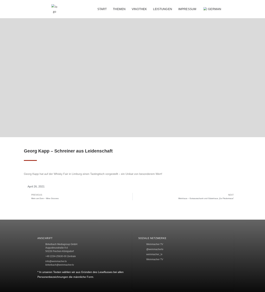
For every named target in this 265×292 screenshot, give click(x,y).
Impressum (187, 9)
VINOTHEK (139, 9)
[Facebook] (257, 71)
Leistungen (162, 9)
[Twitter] (257, 83)
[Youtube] (257, 109)
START (102, 9)
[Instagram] (257, 96)
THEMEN (119, 9)
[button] (234, 9)
